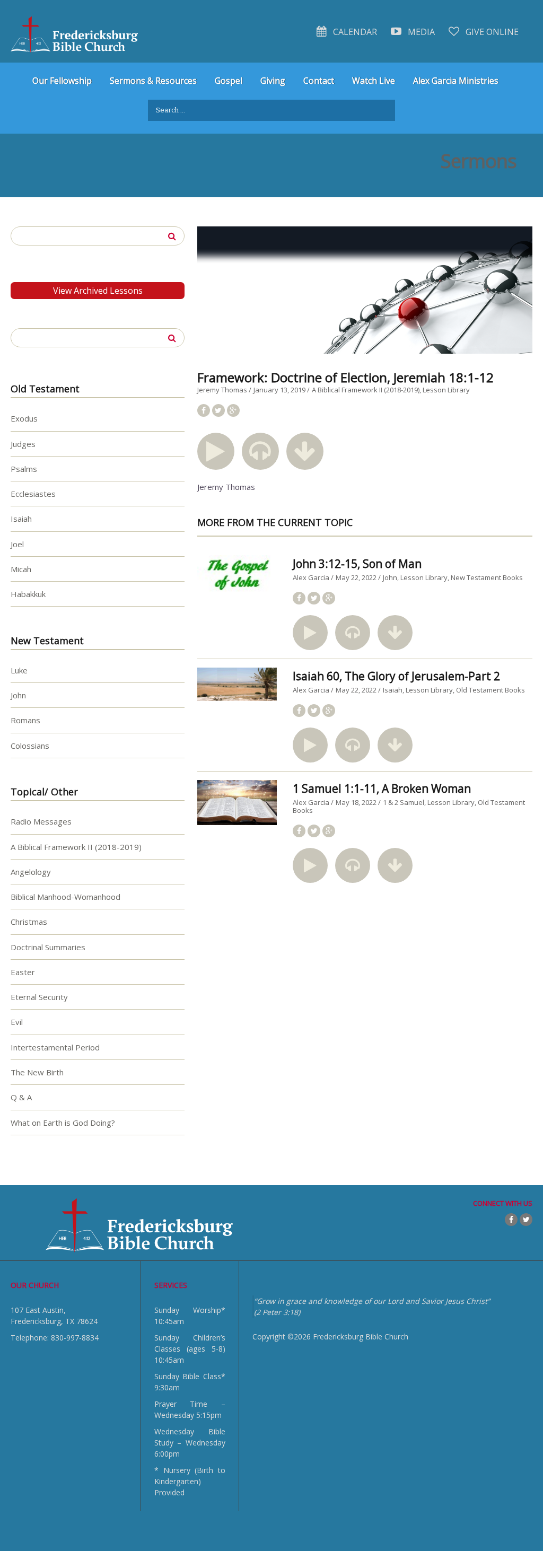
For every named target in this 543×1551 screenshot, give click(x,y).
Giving (272, 80)
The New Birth (37, 1072)
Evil (17, 1022)
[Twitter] (526, 1219)
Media (420, 32)
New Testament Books (487, 577)
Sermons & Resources (153, 80)
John (390, 577)
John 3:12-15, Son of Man (357, 563)
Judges (23, 444)
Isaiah (392, 690)
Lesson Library (446, 390)
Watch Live (373, 80)
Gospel (228, 80)
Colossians (30, 745)
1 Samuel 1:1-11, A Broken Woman (382, 788)
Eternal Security (39, 997)
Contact (318, 80)
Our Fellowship (62, 80)
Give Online (491, 32)
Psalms (24, 468)
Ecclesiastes (33, 493)
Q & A (21, 1097)
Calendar (354, 32)
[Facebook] (511, 1219)
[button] (215, 451)
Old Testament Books (490, 690)
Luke (19, 670)
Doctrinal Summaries (48, 947)
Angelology (31, 871)
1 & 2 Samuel (403, 802)
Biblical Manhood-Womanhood (65, 896)
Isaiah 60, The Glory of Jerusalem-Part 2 (396, 676)
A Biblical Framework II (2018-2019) (365, 390)
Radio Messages (41, 821)
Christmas (29, 921)
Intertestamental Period (55, 1047)
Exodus (24, 418)
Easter (23, 972)
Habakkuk (28, 594)
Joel (17, 544)
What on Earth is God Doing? (63, 1122)
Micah (21, 569)
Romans (25, 720)
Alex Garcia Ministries (455, 80)
